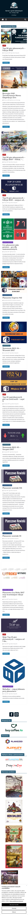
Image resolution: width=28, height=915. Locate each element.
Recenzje (5, 90)
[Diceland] (2, 19)
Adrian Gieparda (15, 52)
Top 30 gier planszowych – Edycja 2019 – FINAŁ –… (13, 158)
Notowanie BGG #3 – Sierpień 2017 (11, 448)
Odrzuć (14, 912)
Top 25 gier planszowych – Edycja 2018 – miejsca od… (13, 199)
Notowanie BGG (6, 345)
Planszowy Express (7, 485)
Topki (4, 45)
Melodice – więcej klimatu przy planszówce (13, 690)
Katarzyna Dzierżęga (15, 100)
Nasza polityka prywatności (16, 901)
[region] (14, 899)
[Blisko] (26, 885)
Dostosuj (14, 908)
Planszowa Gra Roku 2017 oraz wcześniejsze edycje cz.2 (13, 595)
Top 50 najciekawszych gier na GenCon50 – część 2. (13, 399)
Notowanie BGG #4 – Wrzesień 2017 (11, 349)
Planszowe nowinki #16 (12, 488)
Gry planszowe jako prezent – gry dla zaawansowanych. (10, 247)
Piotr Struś (13, 251)
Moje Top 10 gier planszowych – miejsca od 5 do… (13, 639)
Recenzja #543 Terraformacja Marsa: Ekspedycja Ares (11, 95)
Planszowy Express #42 (12, 298)
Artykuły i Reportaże (8, 242)
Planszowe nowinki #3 (11, 536)
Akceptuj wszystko (14, 904)
